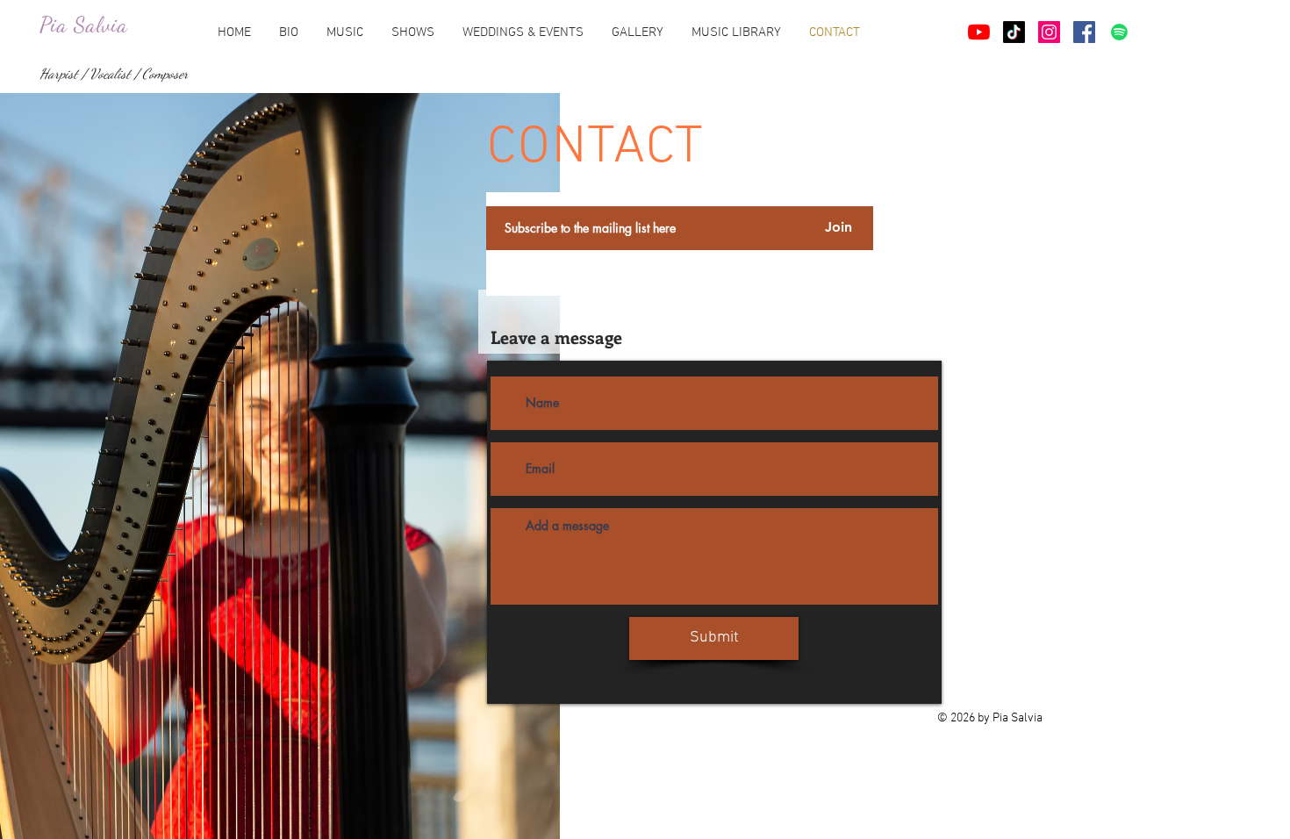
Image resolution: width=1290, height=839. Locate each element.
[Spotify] (1119, 32)
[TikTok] (1014, 32)
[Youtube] (979, 32)
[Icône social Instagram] (1049, 32)
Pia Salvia (83, 24)
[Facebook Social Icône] (1084, 32)
